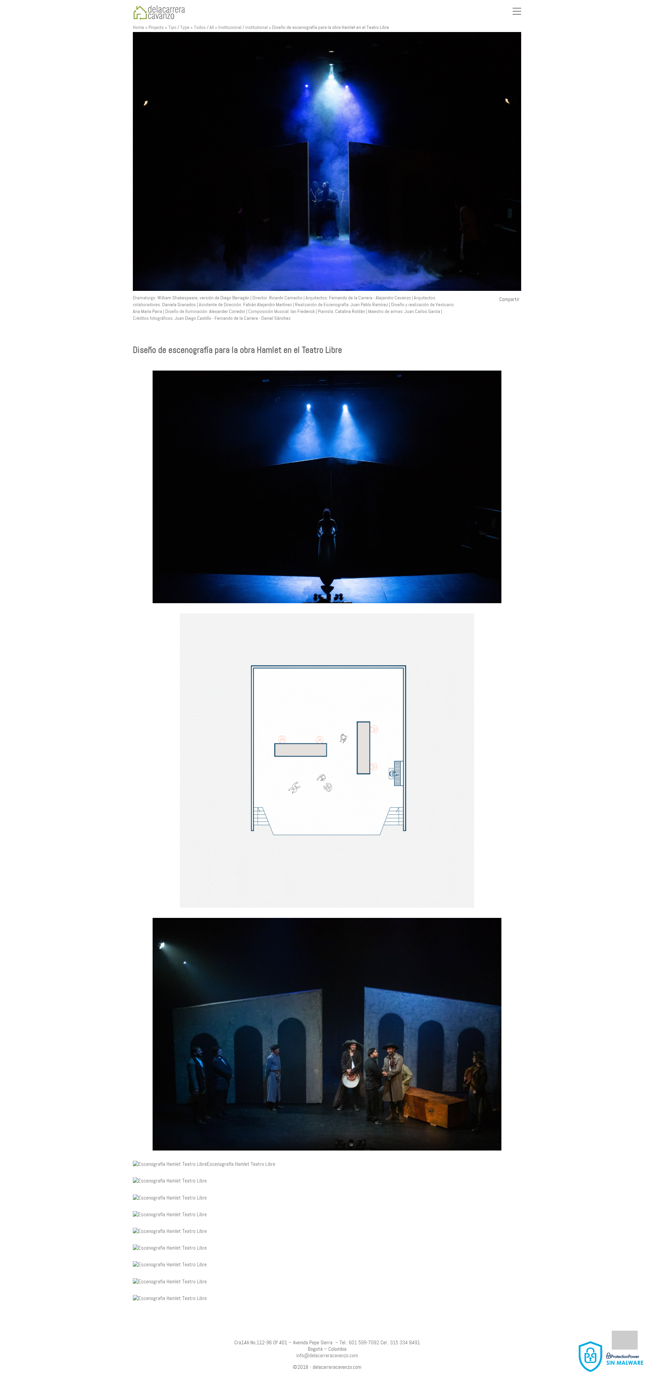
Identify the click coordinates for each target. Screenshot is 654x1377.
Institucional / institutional (243, 27)
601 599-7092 (364, 1342)
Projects (156, 27)
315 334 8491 (405, 1342)
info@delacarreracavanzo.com (327, 1355)
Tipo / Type (178, 27)
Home (138, 27)
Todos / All (204, 27)
